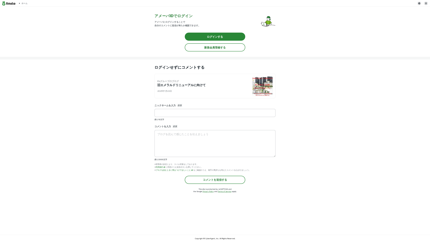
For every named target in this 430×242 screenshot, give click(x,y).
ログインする (215, 36)
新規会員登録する (215, 47)
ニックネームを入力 (165, 105)
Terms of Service (224, 191)
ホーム (25, 3)
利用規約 (159, 167)
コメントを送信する (215, 179)
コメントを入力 (163, 126)
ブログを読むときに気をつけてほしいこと (173, 170)
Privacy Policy (208, 191)
